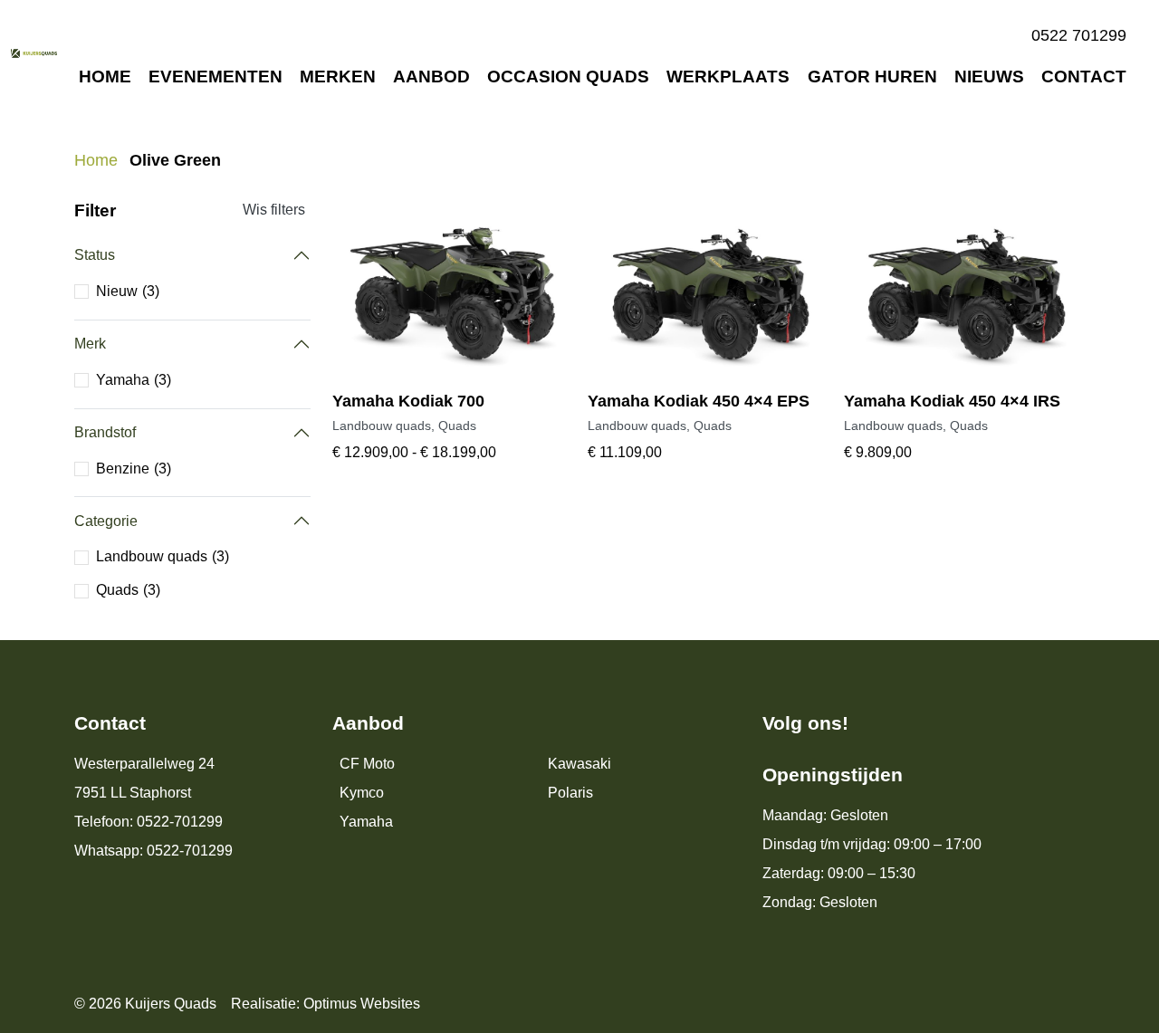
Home (96, 160)
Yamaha (366, 821)
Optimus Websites (361, 1003)
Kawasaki (579, 763)
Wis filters (274, 209)
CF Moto (367, 763)
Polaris (570, 792)
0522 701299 (1078, 35)
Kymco (362, 792)
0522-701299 (180, 821)
